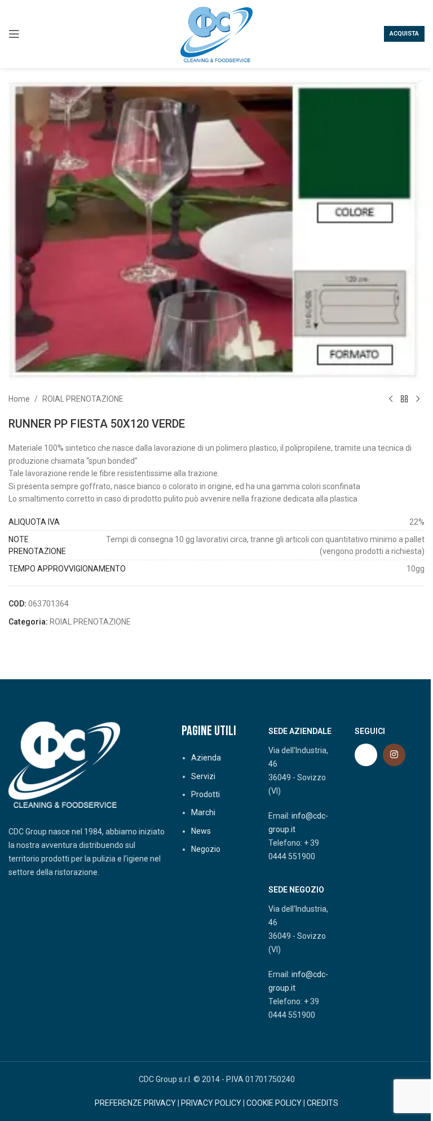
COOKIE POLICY (274, 1102)
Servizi (203, 776)
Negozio (205, 849)
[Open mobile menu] (14, 34)
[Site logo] (216, 33)
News (201, 831)
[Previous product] (390, 399)
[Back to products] (404, 399)
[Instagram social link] (394, 755)
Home (19, 398)
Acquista (404, 33)
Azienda (206, 757)
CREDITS (322, 1102)
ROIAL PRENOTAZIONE (82, 398)
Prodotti (205, 794)
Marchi (203, 812)
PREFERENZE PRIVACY (135, 1102)
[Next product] (418, 399)
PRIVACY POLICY (211, 1102)
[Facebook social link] (366, 755)
